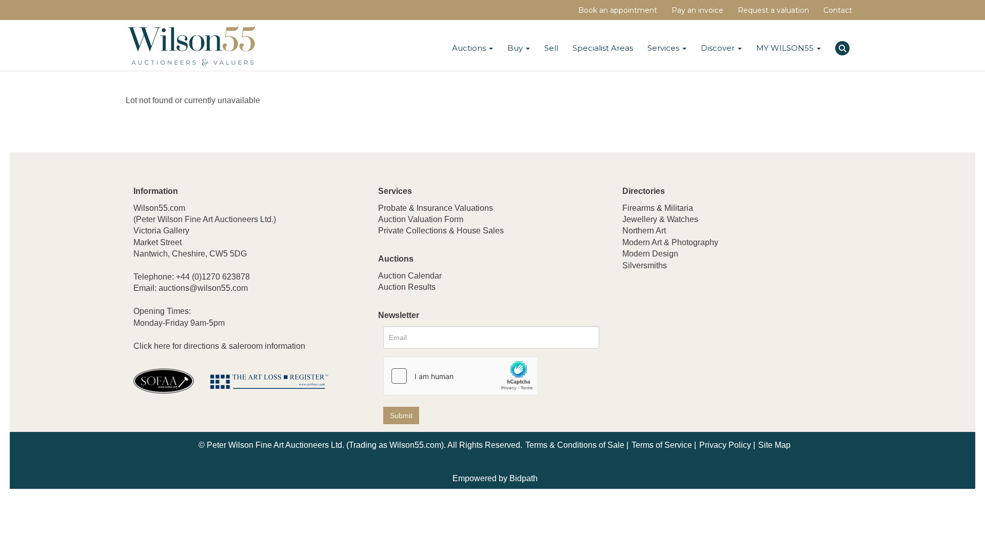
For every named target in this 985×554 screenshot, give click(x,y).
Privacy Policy (725, 445)
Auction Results (407, 287)
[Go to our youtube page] (674, 333)
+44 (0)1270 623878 (213, 276)
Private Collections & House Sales (441, 230)
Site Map (774, 445)
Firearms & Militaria (657, 208)
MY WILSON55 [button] (786, 48)
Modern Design (650, 253)
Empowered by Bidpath (495, 478)
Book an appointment (617, 10)
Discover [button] (719, 48)
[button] (843, 46)
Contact (837, 10)
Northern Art (644, 230)
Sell (551, 48)
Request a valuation (773, 10)
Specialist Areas (603, 48)
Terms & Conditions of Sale (574, 445)
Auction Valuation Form (420, 219)
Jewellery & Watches (660, 219)
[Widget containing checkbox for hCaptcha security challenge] (460, 376)
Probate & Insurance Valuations (435, 208)
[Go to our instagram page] (696, 333)
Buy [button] (516, 48)
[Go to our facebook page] (632, 333)
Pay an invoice (697, 10)
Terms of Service (662, 445)
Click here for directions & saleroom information (219, 346)
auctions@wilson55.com (203, 288)
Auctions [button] (470, 48)
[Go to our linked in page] (653, 333)
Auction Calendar (410, 275)
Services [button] (664, 48)
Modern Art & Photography (670, 242)
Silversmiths (644, 265)
